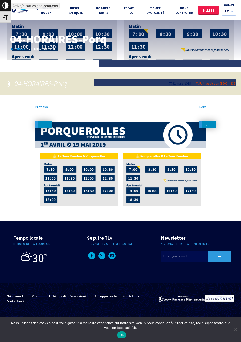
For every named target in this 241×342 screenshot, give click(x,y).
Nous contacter (184, 10)
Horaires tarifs (103, 10)
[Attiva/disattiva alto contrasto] (5, 6)
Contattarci (15, 301)
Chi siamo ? (14, 296)
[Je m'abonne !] (219, 256)
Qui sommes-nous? (46, 10)
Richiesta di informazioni (67, 296)
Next (202, 113)
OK (122, 335)
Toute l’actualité (155, 10)
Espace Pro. (129, 10)
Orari (36, 296)
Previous (41, 113)
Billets (208, 10)
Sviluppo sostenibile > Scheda (117, 296)
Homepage (17, 48)
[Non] (235, 329)
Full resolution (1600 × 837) (217, 83)
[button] (229, 11)
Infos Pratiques (75, 10)
